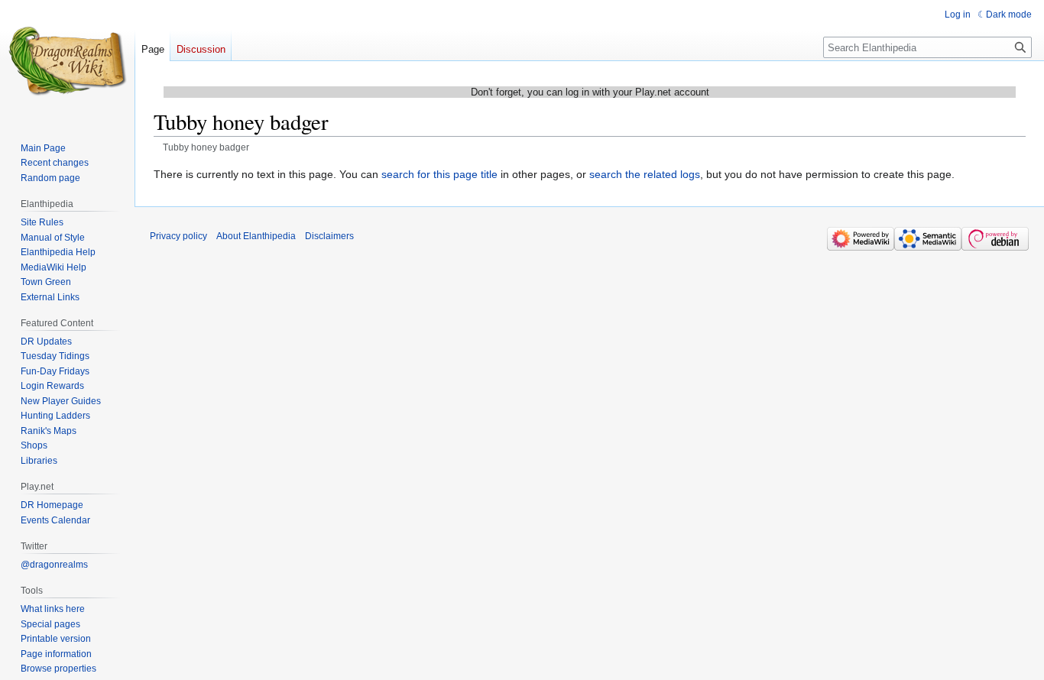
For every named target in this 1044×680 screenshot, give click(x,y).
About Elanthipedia (256, 236)
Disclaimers (329, 236)
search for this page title (439, 174)
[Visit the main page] (67, 61)
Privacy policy (178, 236)
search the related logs (644, 174)
